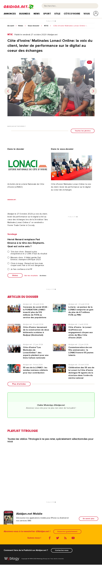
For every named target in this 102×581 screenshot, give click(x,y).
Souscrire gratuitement (67, 531)
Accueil (10, 26)
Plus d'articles (19, 384)
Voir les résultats (31, 275)
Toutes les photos (83, 131)
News (37, 13)
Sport (47, 13)
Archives (43, 275)
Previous (8, 91)
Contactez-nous (61, 550)
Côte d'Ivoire (72, 13)
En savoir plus (88, 519)
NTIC (46, 26)
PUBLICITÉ (50, 21)
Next (93, 91)
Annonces (10, 13)
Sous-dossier (33, 26)
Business (24, 13)
